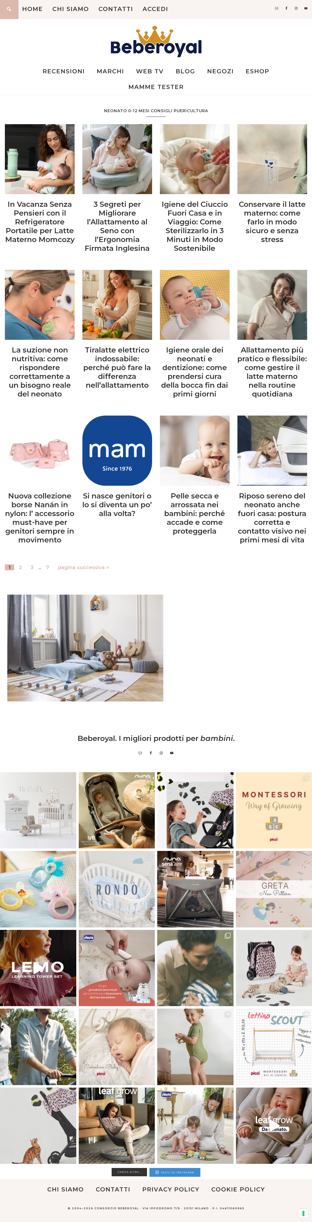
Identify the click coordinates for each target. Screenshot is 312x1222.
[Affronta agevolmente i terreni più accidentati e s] (38, 1047)
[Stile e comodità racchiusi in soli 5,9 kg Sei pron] (195, 810)
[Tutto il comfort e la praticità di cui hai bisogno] (117, 810)
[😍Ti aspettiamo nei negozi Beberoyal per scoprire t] (117, 1047)
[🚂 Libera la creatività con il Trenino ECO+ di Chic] (195, 1126)
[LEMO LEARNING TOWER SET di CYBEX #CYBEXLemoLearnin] (38, 968)
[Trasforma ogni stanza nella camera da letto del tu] (195, 889)
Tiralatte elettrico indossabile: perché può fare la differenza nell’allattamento (117, 367)
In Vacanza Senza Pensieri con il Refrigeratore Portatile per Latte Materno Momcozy (40, 222)
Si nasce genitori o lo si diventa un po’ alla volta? (117, 504)
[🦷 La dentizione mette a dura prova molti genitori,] (38, 889)
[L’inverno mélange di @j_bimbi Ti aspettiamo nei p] (195, 1047)
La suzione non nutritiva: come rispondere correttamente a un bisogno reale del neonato (40, 371)
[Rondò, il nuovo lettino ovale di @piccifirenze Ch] (117, 889)
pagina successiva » (83, 567)
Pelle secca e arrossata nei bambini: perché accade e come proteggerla (194, 513)
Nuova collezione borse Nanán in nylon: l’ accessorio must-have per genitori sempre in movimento (39, 517)
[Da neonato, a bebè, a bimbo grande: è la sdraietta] (117, 1126)
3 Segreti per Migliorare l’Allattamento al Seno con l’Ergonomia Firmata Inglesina (117, 226)
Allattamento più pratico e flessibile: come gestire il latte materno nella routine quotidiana (272, 371)
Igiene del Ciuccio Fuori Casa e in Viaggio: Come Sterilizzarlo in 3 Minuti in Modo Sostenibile (195, 226)
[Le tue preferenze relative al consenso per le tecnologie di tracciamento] (303, 1213)
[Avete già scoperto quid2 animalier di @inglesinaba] (38, 1126)
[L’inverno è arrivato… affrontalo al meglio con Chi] (117, 968)
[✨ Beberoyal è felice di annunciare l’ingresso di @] (38, 810)
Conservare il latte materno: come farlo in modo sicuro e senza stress (272, 222)
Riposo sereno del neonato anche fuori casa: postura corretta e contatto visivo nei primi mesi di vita (272, 517)
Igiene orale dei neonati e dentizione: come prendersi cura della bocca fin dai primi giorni (194, 371)
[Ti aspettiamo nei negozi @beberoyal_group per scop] (195, 968)
